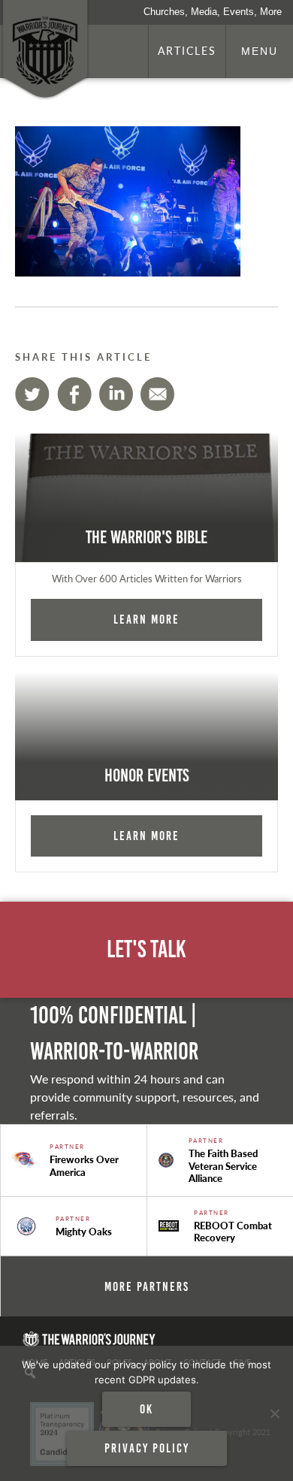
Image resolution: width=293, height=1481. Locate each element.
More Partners (146, 1286)
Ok (146, 1409)
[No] (274, 1413)
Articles (187, 50)
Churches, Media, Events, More (212, 11)
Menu (259, 51)
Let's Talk (146, 949)
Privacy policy (146, 1448)
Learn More (146, 619)
